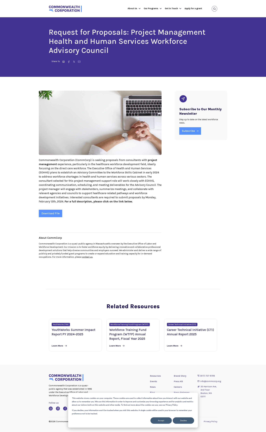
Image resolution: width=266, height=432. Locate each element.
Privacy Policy (210, 421)
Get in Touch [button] (171, 8)
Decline (183, 420)
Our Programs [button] (151, 8)
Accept (161, 420)
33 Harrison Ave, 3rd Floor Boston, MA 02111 (208, 391)
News (153, 387)
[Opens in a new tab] (51, 408)
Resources (155, 376)
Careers (178, 387)
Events (153, 381)
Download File (50, 213)
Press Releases (182, 392)
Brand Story (180, 376)
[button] (139, 9)
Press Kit (178, 381)
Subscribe (188, 130)
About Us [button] (132, 8)
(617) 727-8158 (206, 375)
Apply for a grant (193, 8)
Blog (152, 392)
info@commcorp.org (209, 381)
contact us (87, 257)
